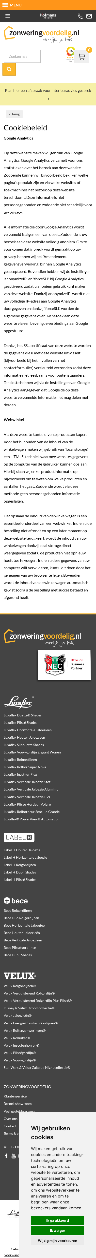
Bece (48, 898)
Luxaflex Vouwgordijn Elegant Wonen (32, 752)
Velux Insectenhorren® (21, 1045)
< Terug (14, 114)
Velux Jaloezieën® (18, 1015)
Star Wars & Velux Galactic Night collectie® (37, 1067)
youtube (13, 1156)
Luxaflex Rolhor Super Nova (25, 767)
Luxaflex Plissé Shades (20, 722)
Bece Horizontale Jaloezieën (25, 925)
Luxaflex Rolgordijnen (20, 759)
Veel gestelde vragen (19, 1111)
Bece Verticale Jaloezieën (23, 940)
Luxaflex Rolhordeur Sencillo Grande (32, 812)
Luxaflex (48, 702)
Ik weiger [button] (57, 1230)
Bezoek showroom (18, 1103)
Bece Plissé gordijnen (20, 947)
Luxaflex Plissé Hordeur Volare (27, 804)
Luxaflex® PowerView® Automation (32, 819)
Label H (48, 837)
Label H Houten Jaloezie (22, 850)
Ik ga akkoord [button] (57, 1220)
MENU (16, 4)
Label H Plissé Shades (20, 879)
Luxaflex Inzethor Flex (20, 774)
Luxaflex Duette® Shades (23, 715)
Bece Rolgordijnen (18, 910)
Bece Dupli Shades (18, 955)
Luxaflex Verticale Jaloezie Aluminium (33, 789)
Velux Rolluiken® (17, 1038)
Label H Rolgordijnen (20, 865)
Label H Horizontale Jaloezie (25, 857)
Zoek (9, 69)
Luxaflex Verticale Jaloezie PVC (27, 797)
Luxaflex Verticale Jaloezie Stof (27, 782)
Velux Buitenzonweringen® (25, 1030)
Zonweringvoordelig (27, 1086)
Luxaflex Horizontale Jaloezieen (28, 730)
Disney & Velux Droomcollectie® (29, 1008)
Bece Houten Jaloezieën (22, 933)
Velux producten (48, 973)
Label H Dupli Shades (20, 872)
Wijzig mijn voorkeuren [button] (57, 1240)
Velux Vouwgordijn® (20, 1060)
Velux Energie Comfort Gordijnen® (31, 1023)
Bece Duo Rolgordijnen (21, 918)
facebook (6, 1156)
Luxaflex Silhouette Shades (24, 745)
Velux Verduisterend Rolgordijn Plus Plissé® (38, 1000)
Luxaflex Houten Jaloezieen (24, 737)
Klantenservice (15, 1096)
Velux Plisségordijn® (20, 1053)
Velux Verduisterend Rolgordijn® (29, 993)
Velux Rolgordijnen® (20, 986)
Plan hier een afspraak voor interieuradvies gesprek (48, 90)
